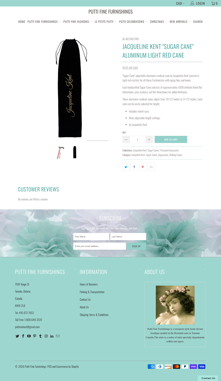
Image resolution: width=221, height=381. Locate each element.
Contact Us (85, 299)
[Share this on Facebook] (134, 167)
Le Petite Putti (104, 21)
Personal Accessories (169, 150)
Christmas (157, 21)
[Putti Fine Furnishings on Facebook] (23, 336)
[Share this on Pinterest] (142, 167)
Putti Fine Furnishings (110, 11)
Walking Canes (175, 155)
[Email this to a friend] (151, 167)
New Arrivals (179, 21)
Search (198, 21)
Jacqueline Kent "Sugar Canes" (146, 150)
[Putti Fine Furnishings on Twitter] (17, 336)
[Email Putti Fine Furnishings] (57, 336)
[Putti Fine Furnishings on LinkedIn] (52, 336)
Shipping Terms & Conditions (94, 315)
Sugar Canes (151, 155)
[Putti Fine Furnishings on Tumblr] (40, 336)
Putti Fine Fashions (76, 21)
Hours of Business (89, 284)
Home (21, 21)
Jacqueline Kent (138, 155)
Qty (124, 132)
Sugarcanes (163, 155)
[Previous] (20, 89)
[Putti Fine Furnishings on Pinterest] (34, 336)
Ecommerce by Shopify (67, 366)
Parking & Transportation (92, 292)
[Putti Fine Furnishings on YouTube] (29, 336)
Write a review (40, 199)
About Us (84, 307)
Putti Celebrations (131, 21)
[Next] (113, 89)
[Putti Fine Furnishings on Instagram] (46, 336)
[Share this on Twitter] (125, 167)
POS (49, 366)
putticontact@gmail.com (27, 327)
